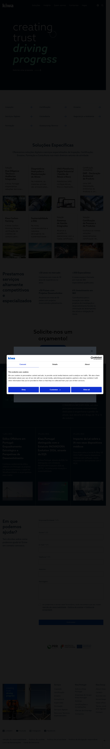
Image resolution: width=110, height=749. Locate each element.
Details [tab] (55, 364)
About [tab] (87, 364)
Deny (24, 390)
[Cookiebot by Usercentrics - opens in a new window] (92, 358)
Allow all (86, 390)
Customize (54, 390)
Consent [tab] (23, 364)
